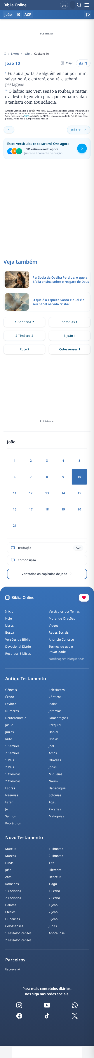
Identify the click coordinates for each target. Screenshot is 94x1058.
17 (31, 509)
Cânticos (55, 697)
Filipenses (12, 919)
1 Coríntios (13, 891)
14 (63, 493)
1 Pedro (54, 891)
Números (12, 711)
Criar (69, 63)
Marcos (10, 856)
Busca (9, 632)
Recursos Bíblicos (18, 653)
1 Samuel (12, 746)
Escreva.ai (12, 969)
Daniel (53, 732)
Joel (51, 746)
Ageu (52, 802)
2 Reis (9, 767)
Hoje (8, 618)
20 (79, 509)
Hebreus (55, 877)
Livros (15, 54)
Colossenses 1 (69, 349)
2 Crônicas (13, 781)
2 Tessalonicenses (18, 940)
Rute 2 (24, 349)
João (27, 54)
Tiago (53, 884)
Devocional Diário (18, 646)
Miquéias (55, 774)
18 (47, 509)
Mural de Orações (62, 618)
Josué (9, 725)
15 (79, 493)
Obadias (55, 760)
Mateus (10, 849)
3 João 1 (70, 335)
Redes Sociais (59, 632)
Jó (6, 809)
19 (63, 509)
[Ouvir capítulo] (87, 14)
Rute (8, 739)
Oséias (54, 739)
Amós (53, 753)
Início (9, 611)
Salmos (10, 816)
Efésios (10, 912)
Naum (53, 781)
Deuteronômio (15, 718)
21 (14, 525)
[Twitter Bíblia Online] (74, 1015)
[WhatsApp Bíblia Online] (74, 1005)
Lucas (9, 863)
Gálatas (10, 905)
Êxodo (9, 697)
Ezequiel (55, 725)
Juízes (9, 732)
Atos (8, 877)
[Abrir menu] (87, 5)
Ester (9, 802)
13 (47, 493)
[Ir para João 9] (9, 129)
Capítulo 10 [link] (41, 54)
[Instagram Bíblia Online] (19, 1005)
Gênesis (11, 690)
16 (14, 509)
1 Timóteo (56, 849)
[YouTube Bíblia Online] (47, 1005)
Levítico (10, 704)
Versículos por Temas (64, 611)
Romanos (12, 884)
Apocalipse (57, 933)
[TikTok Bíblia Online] (47, 1015)
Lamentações (58, 718)
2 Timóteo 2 (24, 335)
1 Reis (9, 760)
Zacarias (55, 809)
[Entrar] (64, 5)
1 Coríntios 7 (24, 322)
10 (18, 14)
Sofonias (55, 795)
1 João (53, 905)
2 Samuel (12, 753)
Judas (53, 926)
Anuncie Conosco (61, 639)
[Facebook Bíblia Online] (19, 1015)
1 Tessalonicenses (18, 933)
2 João (53, 912)
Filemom (55, 870)
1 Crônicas (13, 774)
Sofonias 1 (69, 322)
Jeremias (55, 711)
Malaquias (56, 816)
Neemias (11, 795)
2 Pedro (54, 898)
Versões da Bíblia (17, 639)
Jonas (53, 767)
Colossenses (14, 926)
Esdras (10, 788)
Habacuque (57, 788)
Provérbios (13, 823)
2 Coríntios (13, 898)
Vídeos (53, 625)
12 (31, 493)
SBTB (26, 116)
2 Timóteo (56, 856)
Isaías (53, 704)
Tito (51, 863)
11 (14, 493)
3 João (53, 919)
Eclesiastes (57, 690)
